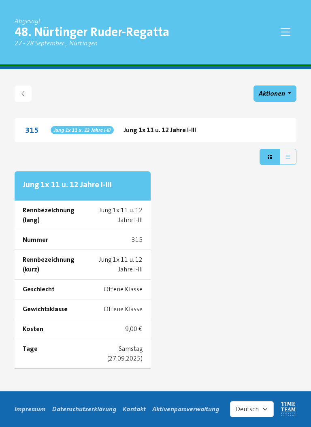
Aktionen (272, 93)
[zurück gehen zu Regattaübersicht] (23, 93)
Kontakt (134, 409)
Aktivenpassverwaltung (185, 409)
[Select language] (252, 409)
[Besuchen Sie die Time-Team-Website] (288, 409)
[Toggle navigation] (285, 32)
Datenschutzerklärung (84, 409)
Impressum (30, 409)
